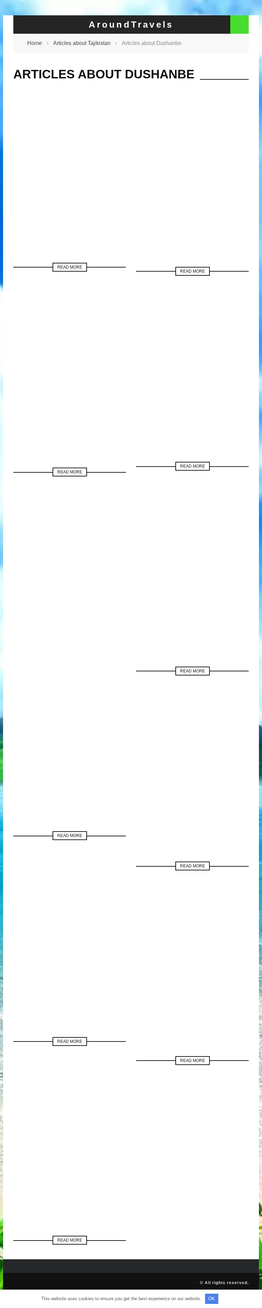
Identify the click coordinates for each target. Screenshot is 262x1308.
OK (211, 1298)
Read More (69, 267)
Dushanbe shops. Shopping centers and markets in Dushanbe (69, 402)
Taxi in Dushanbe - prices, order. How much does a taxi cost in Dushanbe (192, 991)
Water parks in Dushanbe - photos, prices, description (69, 774)
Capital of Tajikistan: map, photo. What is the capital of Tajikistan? (69, 1171)
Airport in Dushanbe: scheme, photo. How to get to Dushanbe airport (192, 202)
